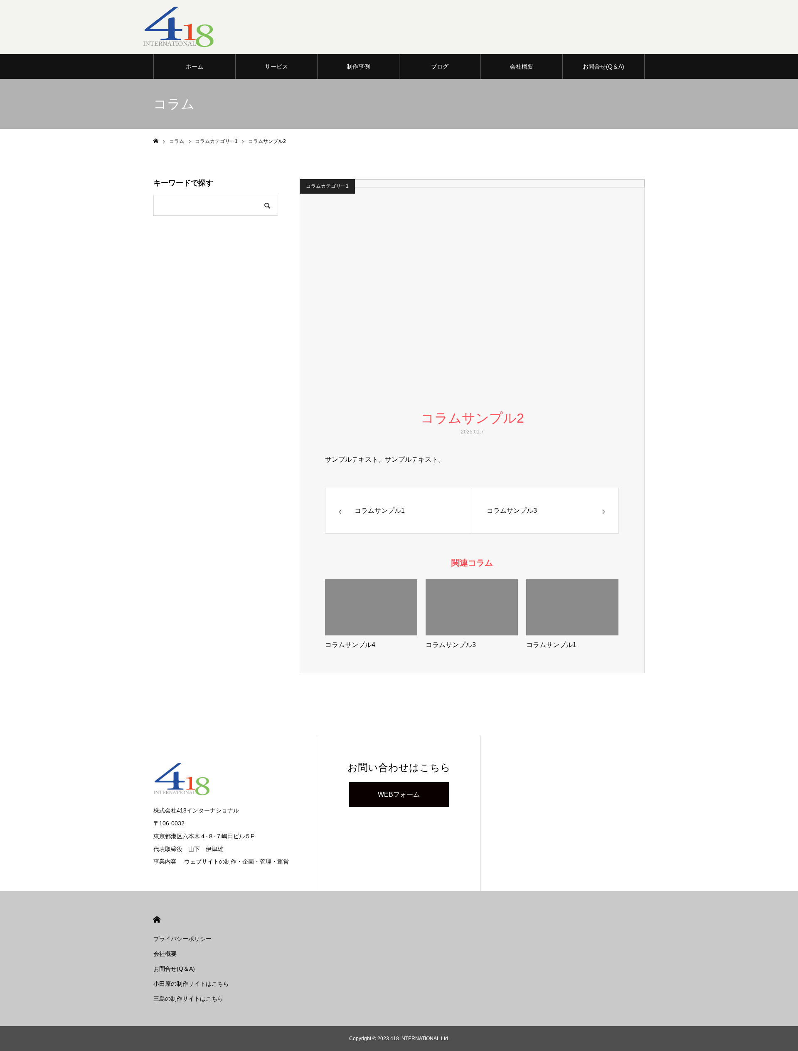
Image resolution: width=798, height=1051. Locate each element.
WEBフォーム (399, 794)
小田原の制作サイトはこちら (191, 983)
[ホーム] (155, 141)
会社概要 (521, 66)
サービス (276, 66)
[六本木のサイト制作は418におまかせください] (179, 27)
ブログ (439, 66)
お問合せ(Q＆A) (603, 66)
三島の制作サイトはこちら (188, 998)
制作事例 (358, 66)
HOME (156, 919)
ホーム (194, 66)
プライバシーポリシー (182, 938)
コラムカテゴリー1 (327, 186)
